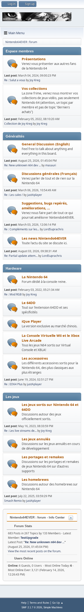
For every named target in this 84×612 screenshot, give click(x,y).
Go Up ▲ (57, 602)
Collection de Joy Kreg (18, 124)
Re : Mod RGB (13, 294)
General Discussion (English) (46, 144)
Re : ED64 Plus (13, 384)
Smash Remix (13, 501)
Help (24, 602)
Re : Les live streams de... (20, 431)
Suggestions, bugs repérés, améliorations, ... (44, 205)
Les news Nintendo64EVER (44, 238)
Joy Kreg (35, 80)
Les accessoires (35, 358)
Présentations (34, 59)
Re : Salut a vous (15, 80)
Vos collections (34, 88)
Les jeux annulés (36, 439)
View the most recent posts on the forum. (34, 551)
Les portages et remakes (43, 457)
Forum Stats (22, 526)
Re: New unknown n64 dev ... (22, 165)
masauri (50, 165)
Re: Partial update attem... (21, 256)
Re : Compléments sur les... (21, 229)
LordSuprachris (53, 229)
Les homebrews (35, 479)
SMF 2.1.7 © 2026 (31, 607)
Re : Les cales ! (13, 195)
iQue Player (32, 321)
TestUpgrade (29, 538)
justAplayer (34, 195)
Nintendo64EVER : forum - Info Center (37, 517)
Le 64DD (28, 302)
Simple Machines (53, 607)
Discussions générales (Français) (49, 173)
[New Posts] (12, 64)
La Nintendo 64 (34, 276)
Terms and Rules (39, 602)
